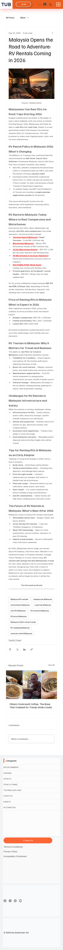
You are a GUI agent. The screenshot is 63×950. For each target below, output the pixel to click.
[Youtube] (20, 900)
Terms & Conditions (13, 846)
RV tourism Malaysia (40, 610)
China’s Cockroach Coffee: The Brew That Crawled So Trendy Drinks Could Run (31, 705)
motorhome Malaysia (20, 605)
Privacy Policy (10, 851)
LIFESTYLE (8, 796)
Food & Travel (15, 640)
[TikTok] (5, 900)
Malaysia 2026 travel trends (23, 622)
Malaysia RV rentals (19, 599)
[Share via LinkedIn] (24, 649)
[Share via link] (31, 649)
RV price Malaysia (19, 616)
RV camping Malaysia (20, 627)
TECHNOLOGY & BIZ (12, 790)
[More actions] (52, 33)
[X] (10, 900)
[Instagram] (15, 900)
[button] (50, 4)
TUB (6, 4)
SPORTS (7, 778)
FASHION (7, 773)
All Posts (10, 17)
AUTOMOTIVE (10, 807)
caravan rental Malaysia (21, 633)
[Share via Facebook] (10, 649)
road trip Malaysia (43, 605)
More (22, 17)
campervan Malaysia (42, 599)
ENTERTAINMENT (11, 767)
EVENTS (7, 801)
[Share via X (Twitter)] (17, 649)
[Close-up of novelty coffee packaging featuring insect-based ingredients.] (31, 684)
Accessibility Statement (15, 856)
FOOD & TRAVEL (11, 784)
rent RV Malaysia (18, 610)
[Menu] (58, 4)
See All (51, 665)
